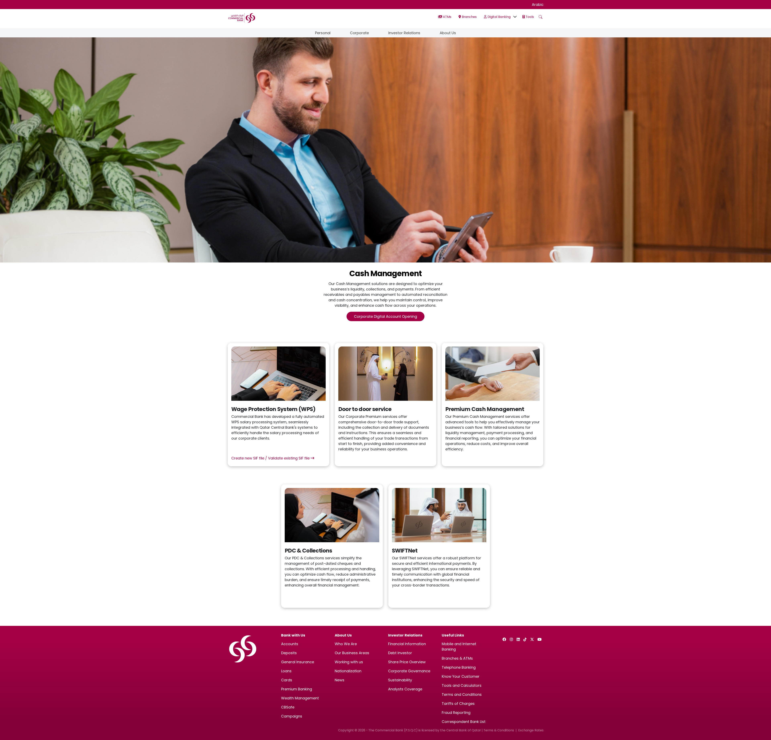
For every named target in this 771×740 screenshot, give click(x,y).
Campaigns (291, 716)
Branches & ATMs (457, 658)
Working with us (349, 661)
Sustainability (400, 680)
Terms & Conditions (498, 730)
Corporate (359, 32)
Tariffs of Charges (458, 703)
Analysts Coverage (405, 689)
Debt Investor (400, 652)
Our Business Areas (352, 652)
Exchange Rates (531, 730)
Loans (286, 670)
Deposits (289, 652)
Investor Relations (404, 32)
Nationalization (348, 670)
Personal (322, 32)
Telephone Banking (459, 667)
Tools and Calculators (461, 685)
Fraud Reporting (456, 712)
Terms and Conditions (462, 694)
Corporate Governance (409, 670)
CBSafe (287, 707)
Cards (286, 680)
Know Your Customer (460, 676)
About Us (448, 32)
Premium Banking (296, 689)
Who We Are (346, 643)
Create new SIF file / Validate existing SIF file (271, 458)
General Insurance (297, 661)
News (339, 680)
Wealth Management (300, 698)
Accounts (289, 643)
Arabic (538, 4)
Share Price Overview (407, 661)
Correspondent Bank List (463, 721)
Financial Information (407, 643)
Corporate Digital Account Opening (385, 316)
